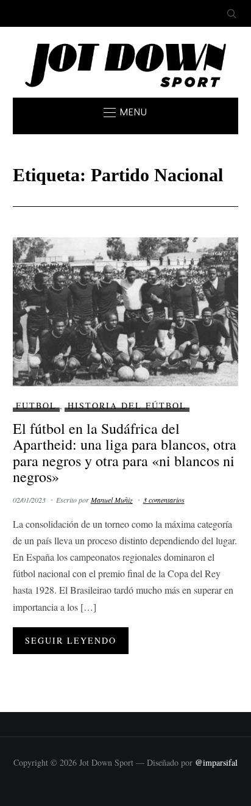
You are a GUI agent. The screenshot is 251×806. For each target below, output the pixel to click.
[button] (125, 112)
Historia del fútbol (127, 405)
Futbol (36, 405)
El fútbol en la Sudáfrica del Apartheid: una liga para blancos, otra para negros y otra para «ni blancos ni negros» (124, 452)
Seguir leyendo (70, 640)
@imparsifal (216, 762)
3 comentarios (164, 500)
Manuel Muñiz (112, 500)
